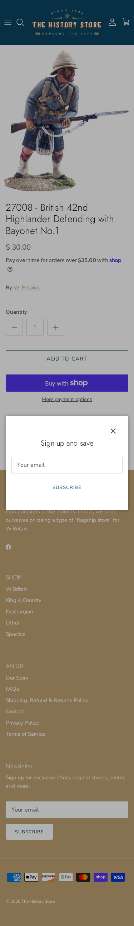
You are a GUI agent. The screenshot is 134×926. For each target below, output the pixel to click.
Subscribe (67, 487)
